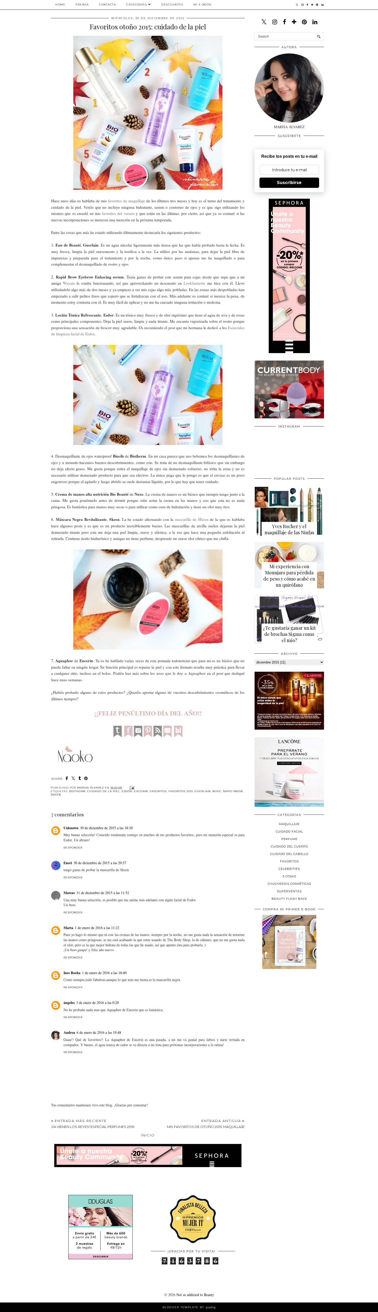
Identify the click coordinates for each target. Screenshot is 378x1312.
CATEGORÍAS (136, 4)
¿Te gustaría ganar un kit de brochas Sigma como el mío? (289, 634)
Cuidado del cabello (289, 854)
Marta (68, 927)
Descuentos (172, 4)
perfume (289, 839)
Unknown (71, 827)
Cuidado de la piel (103, 791)
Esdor (127, 791)
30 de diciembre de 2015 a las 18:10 (106, 827)
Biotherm (77, 791)
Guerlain (203, 791)
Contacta (107, 4)
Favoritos (158, 791)
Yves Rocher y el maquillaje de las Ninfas (289, 529)
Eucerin (141, 791)
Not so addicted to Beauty (195, 1294)
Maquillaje (289, 824)
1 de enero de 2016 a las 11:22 (97, 927)
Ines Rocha (72, 972)
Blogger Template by (189, 1307)
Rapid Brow (233, 791)
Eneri (68, 862)
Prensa (82, 4)
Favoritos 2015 (180, 791)
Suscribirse (289, 182)
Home (60, 4)
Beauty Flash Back (289, 898)
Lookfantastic (194, 283)
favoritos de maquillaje (126, 200)
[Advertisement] (293, 1008)
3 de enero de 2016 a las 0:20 (97, 1002)
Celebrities (289, 869)
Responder (73, 847)
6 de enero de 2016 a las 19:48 (99, 1032)
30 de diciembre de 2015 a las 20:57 (100, 862)
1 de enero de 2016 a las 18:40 (104, 972)
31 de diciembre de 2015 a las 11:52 (102, 892)
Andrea (69, 1032)
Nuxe (216, 791)
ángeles (69, 1002)
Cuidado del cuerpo (289, 846)
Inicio (148, 1135)
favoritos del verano (118, 213)
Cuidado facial (289, 831)
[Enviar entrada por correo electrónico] (131, 787)
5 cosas (289, 876)
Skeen (56, 794)
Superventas (289, 891)
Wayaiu (69, 283)
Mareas (69, 892)
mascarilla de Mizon (192, 519)
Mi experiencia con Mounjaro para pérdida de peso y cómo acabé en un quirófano (289, 575)
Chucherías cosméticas (289, 884)
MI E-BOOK (202, 4)
